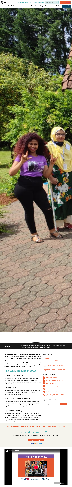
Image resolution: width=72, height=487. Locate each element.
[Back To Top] (68, 483)
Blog (41, 6)
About (18, 6)
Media (36, 6)
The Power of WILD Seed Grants (52, 363)
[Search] (57, 2)
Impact (24, 6)
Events (30, 6)
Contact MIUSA (55, 6)
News (46, 6)
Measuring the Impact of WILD (51, 360)
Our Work (11, 6)
